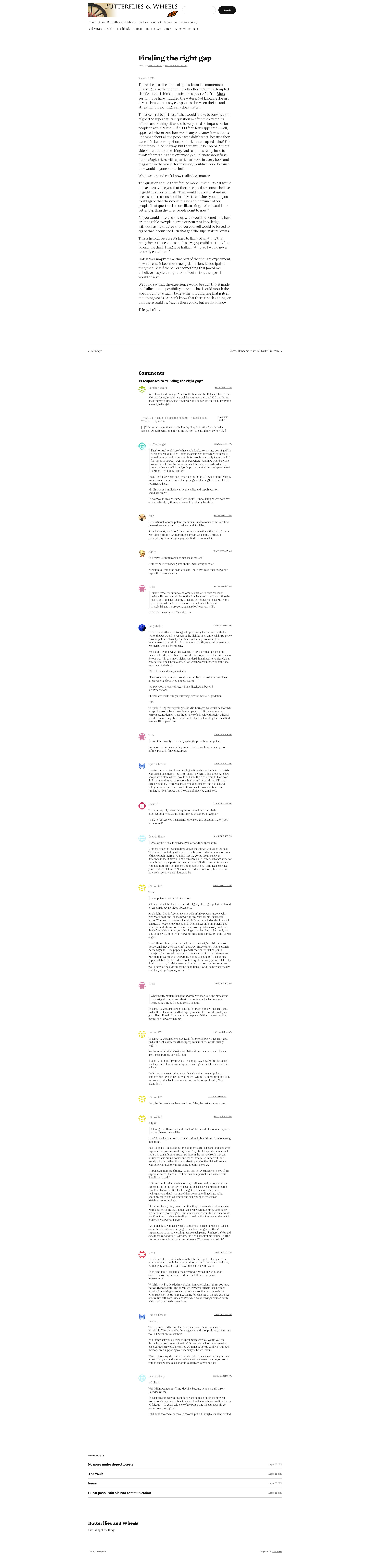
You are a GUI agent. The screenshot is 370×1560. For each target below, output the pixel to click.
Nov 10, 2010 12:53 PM (222, 625)
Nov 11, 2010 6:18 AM (223, 983)
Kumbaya (96, 351)
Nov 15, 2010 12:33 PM (222, 1375)
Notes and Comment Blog (176, 65)
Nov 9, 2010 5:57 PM (223, 387)
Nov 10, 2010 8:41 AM (223, 586)
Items (92, 1483)
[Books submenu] (148, 22)
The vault (95, 1473)
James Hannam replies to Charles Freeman (254, 351)
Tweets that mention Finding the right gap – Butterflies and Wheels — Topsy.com (174, 419)
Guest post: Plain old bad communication (119, 1493)
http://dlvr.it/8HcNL (210, 431)
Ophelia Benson (155, 65)
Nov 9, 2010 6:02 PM (223, 418)
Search (227, 10)
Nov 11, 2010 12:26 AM (222, 885)
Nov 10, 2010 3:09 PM (222, 803)
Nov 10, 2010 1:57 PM (223, 763)
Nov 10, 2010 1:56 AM (223, 515)
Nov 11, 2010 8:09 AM (223, 1031)
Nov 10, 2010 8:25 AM (222, 551)
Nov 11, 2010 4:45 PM (223, 1314)
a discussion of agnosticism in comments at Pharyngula (180, 86)
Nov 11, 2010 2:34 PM (223, 1252)
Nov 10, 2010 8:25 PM (222, 836)
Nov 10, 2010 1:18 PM (223, 734)
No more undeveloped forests (110, 1464)
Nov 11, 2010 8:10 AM (217, 1096)
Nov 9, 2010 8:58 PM (223, 443)
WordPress (277, 1551)
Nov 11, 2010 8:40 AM (223, 1116)
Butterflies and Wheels (113, 1523)
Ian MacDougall (157, 444)
